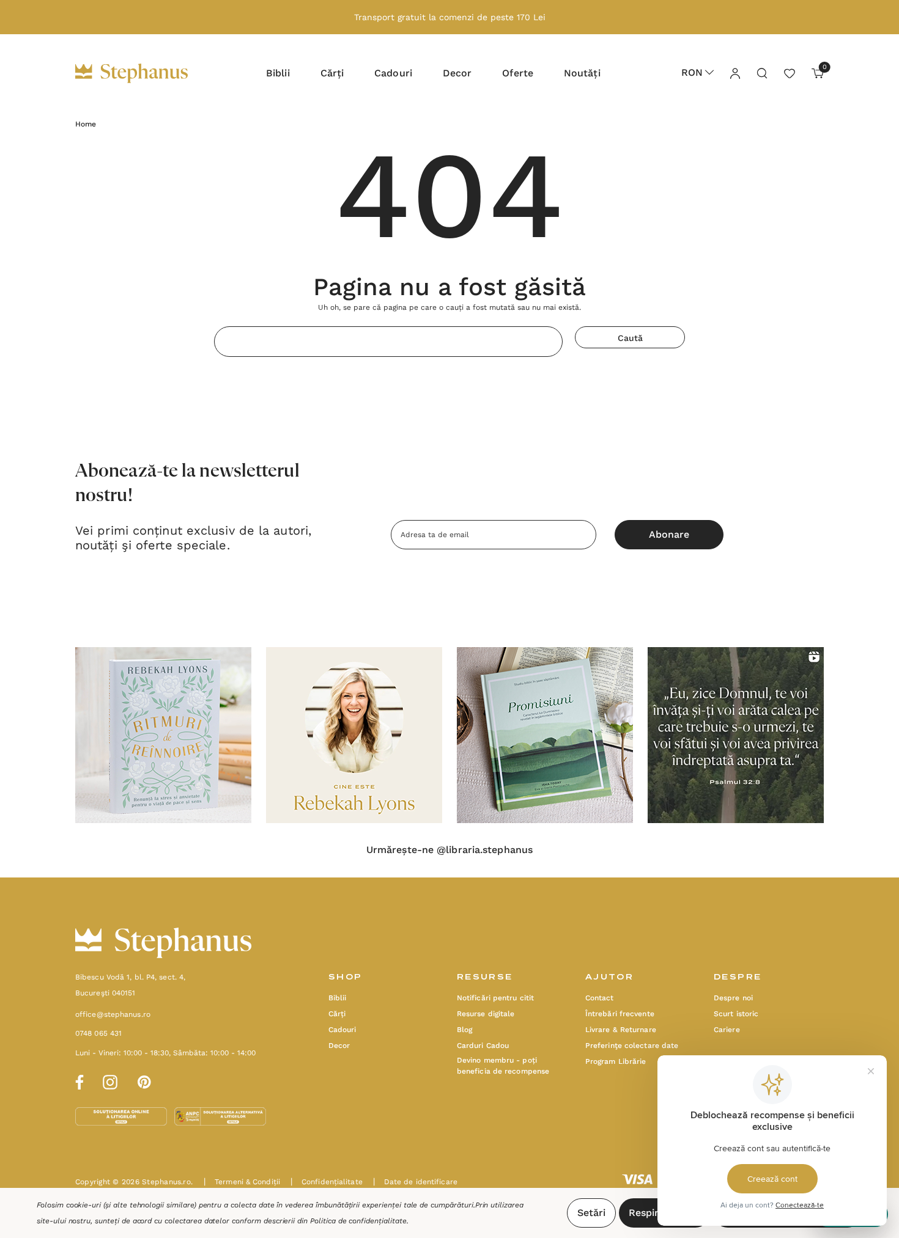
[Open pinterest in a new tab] (144, 1080)
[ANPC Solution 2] (220, 1116)
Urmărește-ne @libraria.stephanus (449, 849)
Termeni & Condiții (242, 1182)
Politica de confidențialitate (358, 1221)
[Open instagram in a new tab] (110, 1080)
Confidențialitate (326, 1182)
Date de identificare (415, 1182)
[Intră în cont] (734, 73)
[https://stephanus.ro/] (144, 73)
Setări (591, 1212)
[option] (163, 735)
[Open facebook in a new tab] (77, 1080)
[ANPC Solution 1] (122, 1116)
